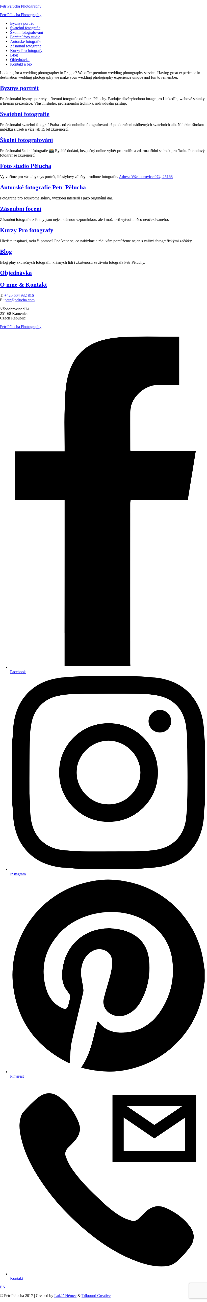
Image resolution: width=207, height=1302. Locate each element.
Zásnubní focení (20, 208)
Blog (14, 55)
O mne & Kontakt (23, 284)
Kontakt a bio (21, 64)
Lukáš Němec (65, 1295)
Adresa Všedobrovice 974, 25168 (146, 176)
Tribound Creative (96, 1295)
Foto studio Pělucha (25, 166)
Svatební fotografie (25, 28)
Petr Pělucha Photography (20, 6)
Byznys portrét (22, 23)
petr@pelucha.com (20, 300)
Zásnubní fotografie (25, 46)
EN (3, 1287)
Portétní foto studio (25, 37)
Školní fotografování (26, 32)
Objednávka (20, 59)
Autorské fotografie (25, 41)
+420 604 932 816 (19, 295)
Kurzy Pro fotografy (26, 50)
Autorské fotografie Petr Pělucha (43, 187)
